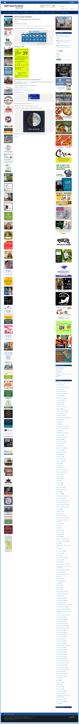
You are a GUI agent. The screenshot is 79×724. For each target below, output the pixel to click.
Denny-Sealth (59, 435)
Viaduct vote (59, 589)
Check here (26, 87)
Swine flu (58, 576)
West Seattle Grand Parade (62, 625)
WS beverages (59, 689)
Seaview (58, 548)
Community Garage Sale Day (62, 417)
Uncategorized (59, 585)
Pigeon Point (59, 530)
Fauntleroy (59, 454)
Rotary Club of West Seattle (62, 541)
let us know (44, 133)
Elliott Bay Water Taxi (61, 448)
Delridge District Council (61, 432)
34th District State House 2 (62, 387)
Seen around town (60, 551)
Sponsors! (47, 12)
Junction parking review (61, 496)
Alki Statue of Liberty (61, 398)
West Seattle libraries (61, 636)
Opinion (58, 525)
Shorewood (59, 555)
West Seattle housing (60, 632)
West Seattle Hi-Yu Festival (62, 628)
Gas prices (59, 465)
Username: (58, 53)
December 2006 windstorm (62, 426)
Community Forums (64, 12)
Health (58, 480)
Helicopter (59, 483)
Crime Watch (26, 12)
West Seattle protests (60, 656)
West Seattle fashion (60, 617)
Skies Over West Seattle (61, 557)
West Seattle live (60, 638)
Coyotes (58, 421)
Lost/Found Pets (36, 12)
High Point (59, 485)
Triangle (58, 583)
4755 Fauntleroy (60, 389)
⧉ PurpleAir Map (18, 68)
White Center (59, 682)
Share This (16, 136)
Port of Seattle (59, 532)
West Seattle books (60, 602)
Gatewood (58, 467)
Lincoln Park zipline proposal (62, 506)
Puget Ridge (59, 536)
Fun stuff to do (59, 461)
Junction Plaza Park (60, 498)
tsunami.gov (33, 85)
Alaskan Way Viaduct (61, 393)
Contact (21, 12)
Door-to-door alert (60, 441)
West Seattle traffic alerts (61, 669)
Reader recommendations (62, 538)
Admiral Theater (60, 391)
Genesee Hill (59, 474)
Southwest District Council (62, 564)
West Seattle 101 (60, 596)
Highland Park (59, 487)
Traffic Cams (53, 12)
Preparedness (59, 534)
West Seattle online (60, 643)
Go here (31, 103)
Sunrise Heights (60, 572)
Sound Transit (59, 559)
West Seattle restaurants (61, 660)
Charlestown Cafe (60, 415)
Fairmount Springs (60, 452)
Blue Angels (59, 408)
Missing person (60, 511)
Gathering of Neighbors (61, 469)
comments (10, 719)
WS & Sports (59, 686)
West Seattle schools (60, 665)
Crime (58, 424)
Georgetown (59, 476)
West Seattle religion (60, 658)
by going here (36, 105)
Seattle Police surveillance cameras (63, 545)
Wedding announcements (61, 593)
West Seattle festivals (61, 619)
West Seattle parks (60, 647)
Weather (58, 12)
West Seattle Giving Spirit (61, 623)
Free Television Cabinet (60, 367)
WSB (58, 35)
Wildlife (58, 684)
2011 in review (59, 384)
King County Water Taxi (61, 502)
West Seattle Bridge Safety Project (63, 604)
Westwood (59, 678)
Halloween (59, 478)
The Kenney (59, 578)
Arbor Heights (59, 402)
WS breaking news (60, 691)
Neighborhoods (60, 515)
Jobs (31, 12)
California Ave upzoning (61, 411)
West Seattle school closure (62, 662)
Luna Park (59, 509)
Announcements (60, 400)
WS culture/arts (59, 693)
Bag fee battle (59, 404)
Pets (57, 528)
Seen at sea (59, 553)
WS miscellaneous (60, 699)
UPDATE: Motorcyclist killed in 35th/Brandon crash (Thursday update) (64, 42)
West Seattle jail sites (60, 634)
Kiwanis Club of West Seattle (62, 504)
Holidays (58, 491)
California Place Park (61, 413)
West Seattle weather (60, 673)
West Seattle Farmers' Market (62, 615)
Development (59, 439)
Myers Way (59, 513)
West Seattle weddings (61, 676)
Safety (58, 543)
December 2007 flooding (61, 428)
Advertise (9, 12)
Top (15, 719)
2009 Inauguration (60, 382)
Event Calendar (15, 12)
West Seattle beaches (60, 600)
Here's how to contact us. (32, 716)
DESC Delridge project (61, 437)
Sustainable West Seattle (61, 574)
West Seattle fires (60, 621)
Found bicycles (59, 456)
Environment (59, 450)
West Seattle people (60, 649)
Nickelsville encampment (61, 517)
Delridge (58, 430)
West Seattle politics (60, 654)
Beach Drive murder (60, 406)
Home (5, 12)
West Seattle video (60, 671)
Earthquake (59, 445)
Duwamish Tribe (60, 443)
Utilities (58, 587)
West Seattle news (60, 641)
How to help (59, 493)
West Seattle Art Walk (61, 598)
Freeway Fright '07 (60, 459)
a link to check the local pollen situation (27, 89)
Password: (58, 56)
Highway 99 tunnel (60, 489)
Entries (5, 719)
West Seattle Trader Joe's (61, 667)
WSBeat (58, 703)
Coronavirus (59, 419)
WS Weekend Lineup (61, 701)
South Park (59, 561)
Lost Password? (68, 59)
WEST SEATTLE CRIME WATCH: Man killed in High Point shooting (63, 37)
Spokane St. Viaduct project (62, 569)
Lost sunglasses (59, 370)
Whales (58, 680)
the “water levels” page (25, 81)
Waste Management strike (61, 591)
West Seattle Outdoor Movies (62, 645)
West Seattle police (60, 652)
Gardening (59, 463)
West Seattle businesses (61, 607)
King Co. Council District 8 (62, 500)
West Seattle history (60, 630)
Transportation (59, 580)
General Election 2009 (61, 472)
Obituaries (42, 12)
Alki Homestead (60, 395)
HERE (39, 19)
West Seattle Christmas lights (62, 609)
